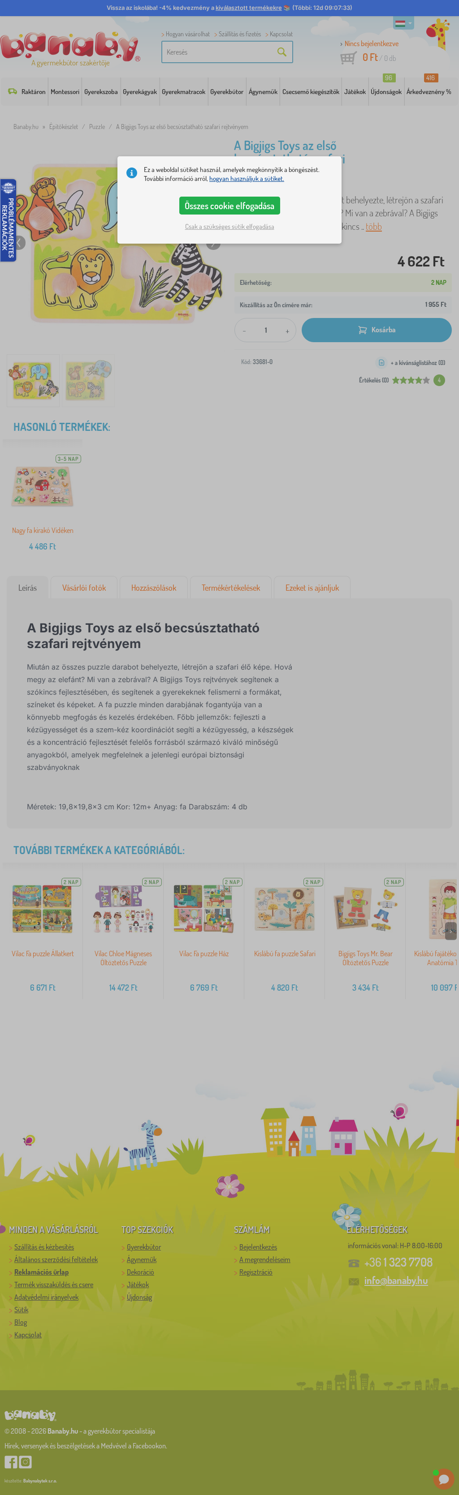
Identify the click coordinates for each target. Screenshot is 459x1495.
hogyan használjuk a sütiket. (246, 178)
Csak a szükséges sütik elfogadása (229, 226)
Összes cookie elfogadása (229, 205)
